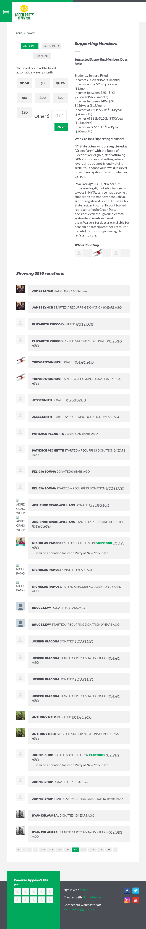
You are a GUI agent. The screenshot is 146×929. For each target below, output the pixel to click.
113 (67, 849)
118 (108, 849)
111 (51, 849)
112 (59, 849)
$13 (24, 97)
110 (43, 849)
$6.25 (60, 82)
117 (100, 849)
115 (84, 849)
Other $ (42, 116)
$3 (43, 82)
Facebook (103, 543)
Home (19, 33)
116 (92, 849)
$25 (61, 97)
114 (75, 849)
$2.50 (24, 82)
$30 (25, 112)
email (83, 890)
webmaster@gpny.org (79, 909)
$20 (43, 97)
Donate (31, 33)
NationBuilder (92, 897)
